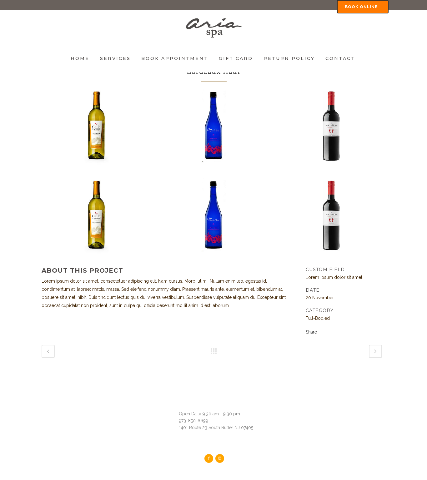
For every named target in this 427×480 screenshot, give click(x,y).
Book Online (361, 6)
